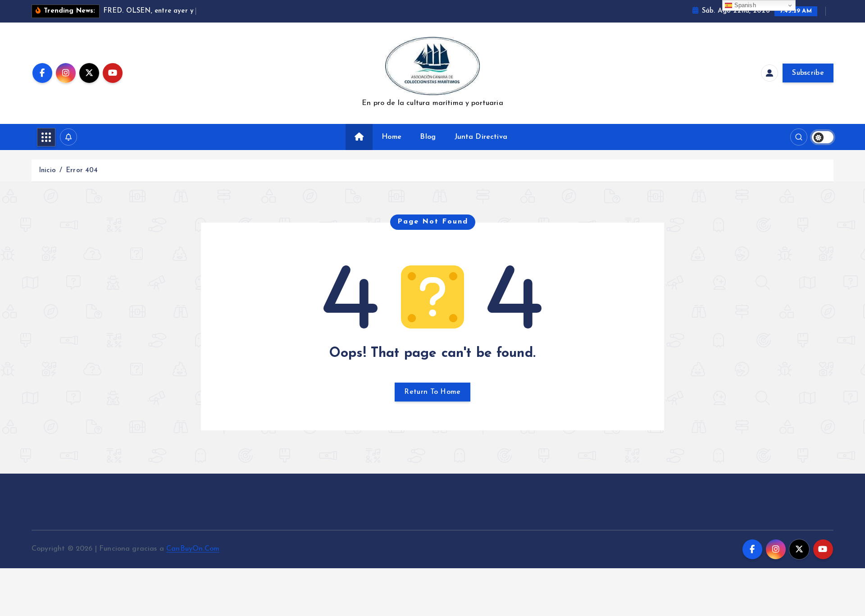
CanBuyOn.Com (192, 548)
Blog (428, 137)
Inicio (47, 170)
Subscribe (808, 73)
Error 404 (82, 170)
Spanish (744, 5)
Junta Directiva (481, 137)
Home (391, 137)
